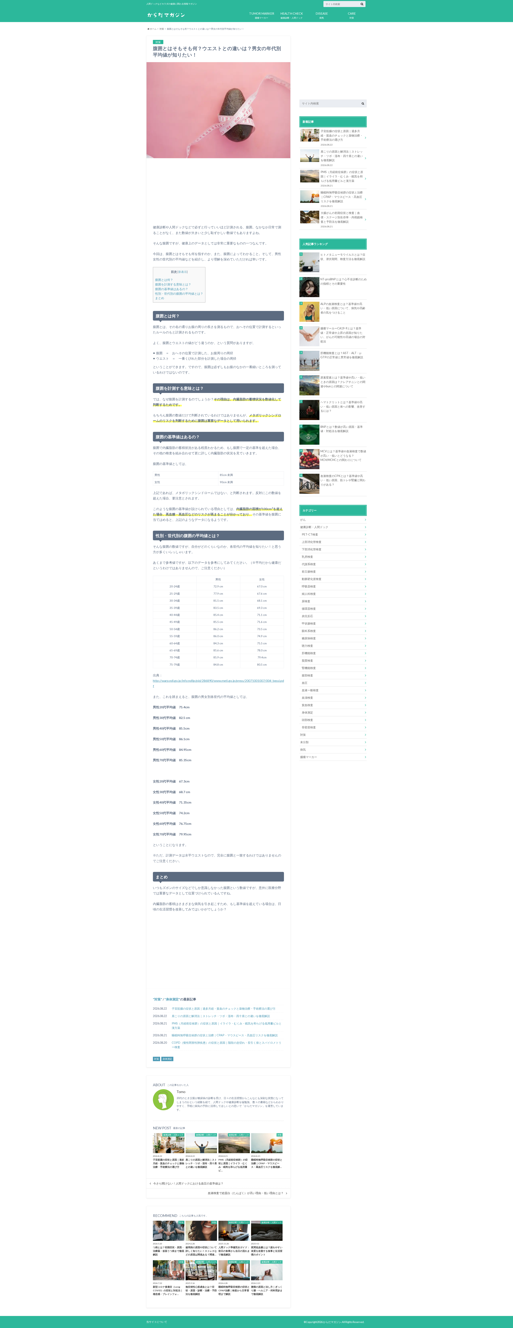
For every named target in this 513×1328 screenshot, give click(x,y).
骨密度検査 (309, 727)
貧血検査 (307, 705)
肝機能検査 (309, 653)
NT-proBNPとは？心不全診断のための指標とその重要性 (343, 281)
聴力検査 (307, 645)
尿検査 (306, 601)
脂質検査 (307, 660)
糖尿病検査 (309, 638)
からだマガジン (332, 1322)
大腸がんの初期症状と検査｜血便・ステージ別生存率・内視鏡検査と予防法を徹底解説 (342, 219)
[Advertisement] (218, 191)
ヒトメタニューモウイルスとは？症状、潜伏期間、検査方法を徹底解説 (342, 257)
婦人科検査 (309, 593)
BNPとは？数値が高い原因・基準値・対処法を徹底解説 (341, 429)
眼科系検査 (309, 631)
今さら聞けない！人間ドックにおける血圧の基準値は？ (188, 1183)
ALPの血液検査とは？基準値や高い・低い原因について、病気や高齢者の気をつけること (342, 308)
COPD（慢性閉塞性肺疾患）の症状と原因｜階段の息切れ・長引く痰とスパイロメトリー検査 (226, 1045)
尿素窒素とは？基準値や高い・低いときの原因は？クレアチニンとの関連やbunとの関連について (342, 382)
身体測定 (172, 999)
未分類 (304, 742)
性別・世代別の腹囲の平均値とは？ (179, 293)
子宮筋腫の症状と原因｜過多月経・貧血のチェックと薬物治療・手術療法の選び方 (224, 1008)
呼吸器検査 (309, 586)
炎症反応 (307, 616)
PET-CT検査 (310, 534)
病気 (322, 15)
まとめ (159, 298)
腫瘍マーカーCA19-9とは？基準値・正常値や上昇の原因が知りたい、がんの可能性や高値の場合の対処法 (342, 335)
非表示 (182, 271)
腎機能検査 (309, 668)
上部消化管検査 (311, 542)
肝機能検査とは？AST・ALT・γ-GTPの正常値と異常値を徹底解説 (341, 355)
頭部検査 (307, 720)
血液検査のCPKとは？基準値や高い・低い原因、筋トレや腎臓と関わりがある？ (342, 480)
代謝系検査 (309, 564)
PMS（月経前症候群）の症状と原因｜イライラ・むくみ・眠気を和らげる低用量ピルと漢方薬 (227, 1025)
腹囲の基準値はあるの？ (171, 289)
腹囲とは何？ (164, 279)
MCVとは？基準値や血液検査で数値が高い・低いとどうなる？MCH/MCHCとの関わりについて (343, 455)
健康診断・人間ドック (291, 15)
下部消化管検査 (311, 549)
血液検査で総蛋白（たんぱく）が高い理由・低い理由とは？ (246, 1193)
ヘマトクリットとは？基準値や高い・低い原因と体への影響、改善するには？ (342, 406)
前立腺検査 (309, 571)
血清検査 (307, 697)
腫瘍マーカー (261, 15)
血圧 (304, 682)
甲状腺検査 (309, 623)
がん (303, 519)
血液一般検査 (310, 690)
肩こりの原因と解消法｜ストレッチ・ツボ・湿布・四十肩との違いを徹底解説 (221, 1016)
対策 (352, 15)
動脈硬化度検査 (311, 579)
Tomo (181, 1092)
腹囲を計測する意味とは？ (173, 284)
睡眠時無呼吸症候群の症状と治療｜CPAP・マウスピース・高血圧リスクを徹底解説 (225, 1035)
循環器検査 (309, 608)
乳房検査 (307, 556)
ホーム (153, 28)
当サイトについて (156, 1321)
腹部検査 (307, 675)
